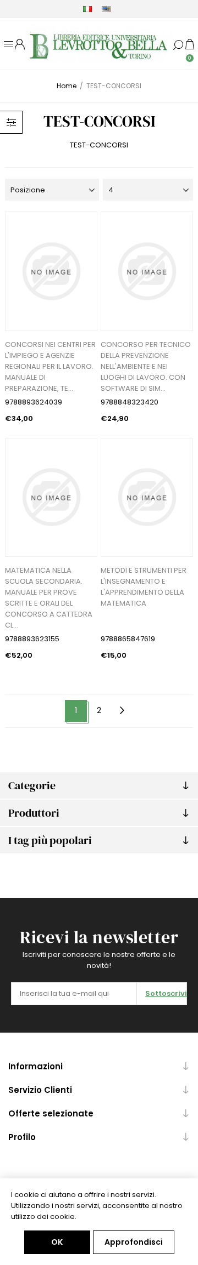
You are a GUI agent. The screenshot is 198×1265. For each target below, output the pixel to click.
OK (57, 1241)
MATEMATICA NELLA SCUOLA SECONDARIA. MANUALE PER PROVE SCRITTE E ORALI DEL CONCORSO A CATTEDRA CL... (48, 597)
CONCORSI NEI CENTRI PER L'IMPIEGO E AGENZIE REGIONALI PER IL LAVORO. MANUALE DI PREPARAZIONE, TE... (50, 366)
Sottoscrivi (165, 993)
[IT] (87, 9)
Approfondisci (134, 1241)
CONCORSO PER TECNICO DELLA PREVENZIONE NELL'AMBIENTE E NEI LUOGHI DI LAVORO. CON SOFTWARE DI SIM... (146, 366)
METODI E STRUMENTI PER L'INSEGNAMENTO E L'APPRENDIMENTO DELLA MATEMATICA (143, 586)
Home (66, 85)
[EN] (106, 9)
